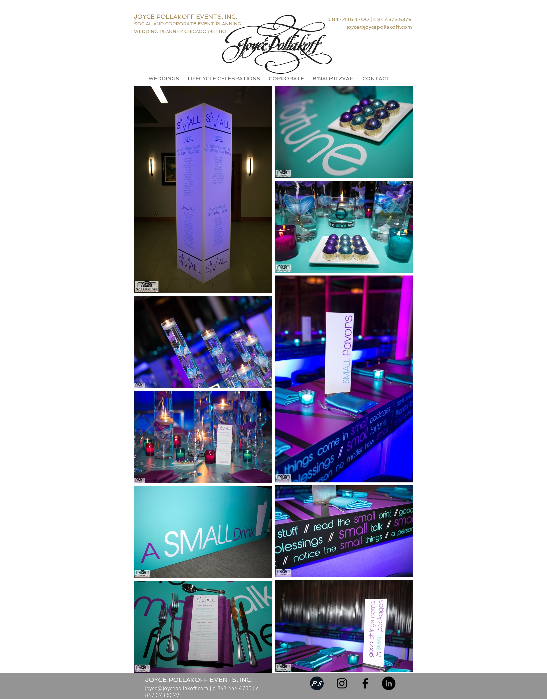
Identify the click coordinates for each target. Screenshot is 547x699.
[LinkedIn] (388, 683)
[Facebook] (365, 683)
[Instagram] (342, 683)
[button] (163, 78)
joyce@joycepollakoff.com (176, 688)
